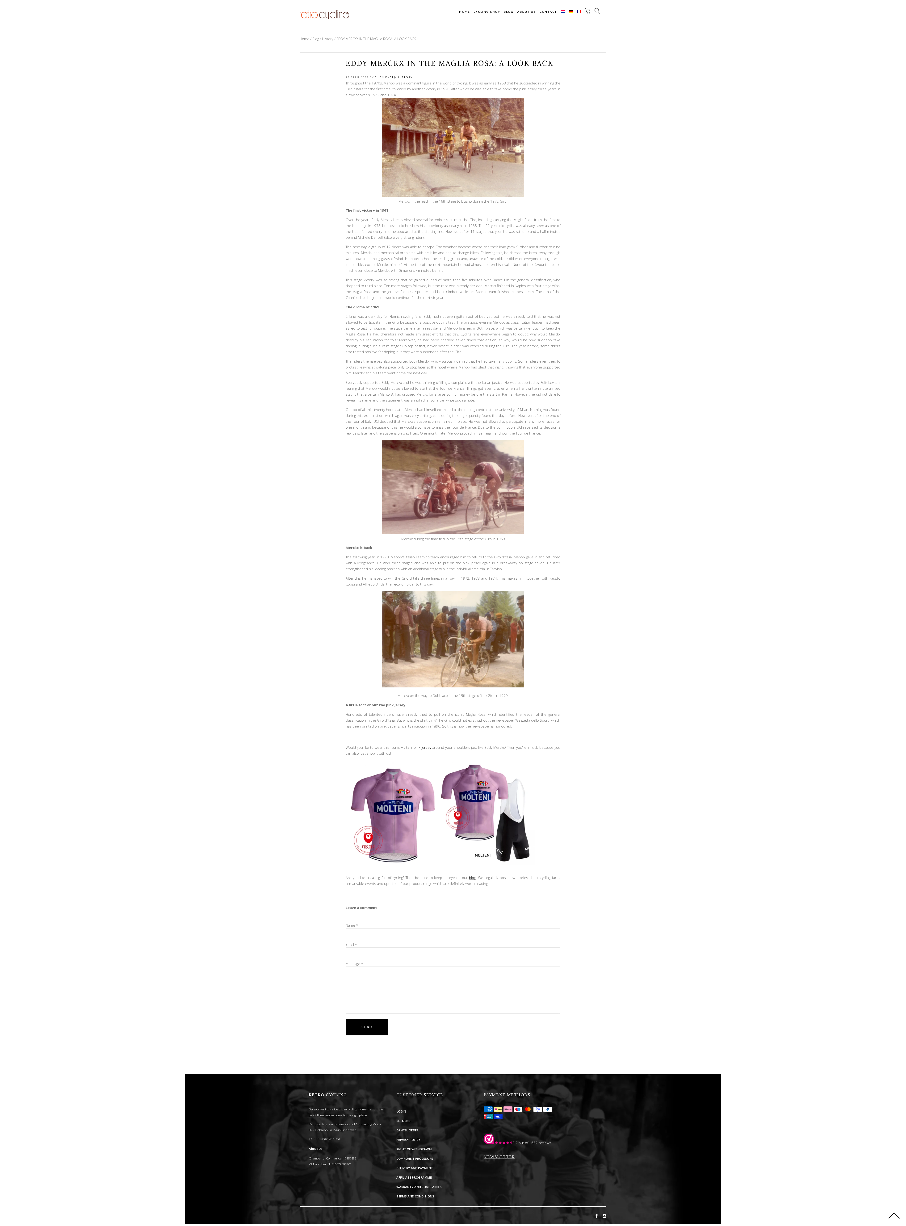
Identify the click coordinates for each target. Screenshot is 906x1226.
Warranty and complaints (419, 1187)
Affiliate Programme (414, 1177)
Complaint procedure (414, 1158)
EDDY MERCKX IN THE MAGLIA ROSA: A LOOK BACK (376, 38)
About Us (315, 1148)
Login (401, 1111)
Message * (354, 963)
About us (526, 11)
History (327, 38)
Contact (548, 11)
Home (464, 11)
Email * (351, 944)
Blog (508, 11)
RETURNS (403, 1121)
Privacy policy (408, 1140)
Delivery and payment (414, 1168)
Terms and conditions (415, 1196)
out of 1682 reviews (535, 1142)
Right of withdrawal (414, 1149)
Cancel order (407, 1130)
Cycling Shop (487, 11)
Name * (352, 925)
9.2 (515, 1142)
